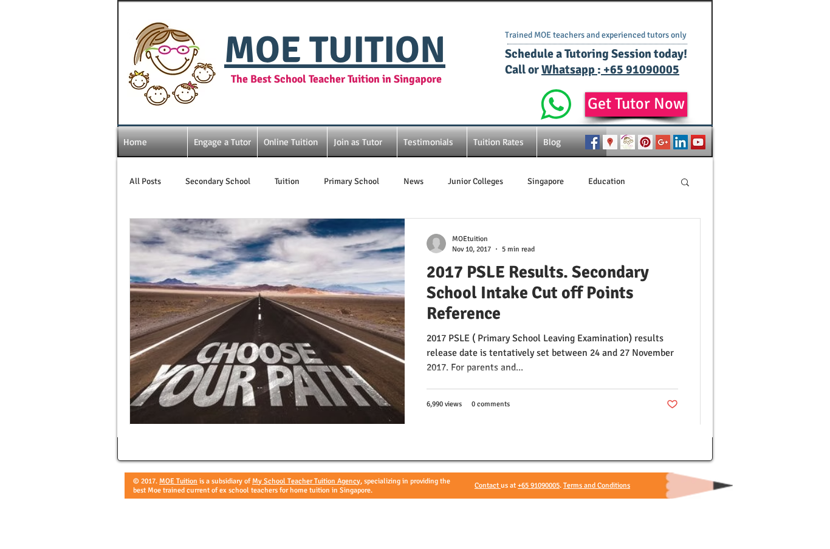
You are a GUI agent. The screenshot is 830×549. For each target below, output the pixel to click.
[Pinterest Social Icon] (645, 142)
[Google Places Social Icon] (610, 142)
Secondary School (217, 181)
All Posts (145, 181)
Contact (488, 485)
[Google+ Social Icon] (663, 142)
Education (606, 181)
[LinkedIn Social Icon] (680, 142)
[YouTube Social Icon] (698, 142)
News (413, 181)
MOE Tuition (178, 481)
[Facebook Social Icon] (592, 142)
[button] (685, 183)
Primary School (351, 181)
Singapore (545, 181)
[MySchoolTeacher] (627, 142)
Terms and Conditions (596, 485)
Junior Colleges (475, 181)
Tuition (287, 181)
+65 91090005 (640, 69)
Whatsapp (569, 69)
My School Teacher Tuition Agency (306, 481)
